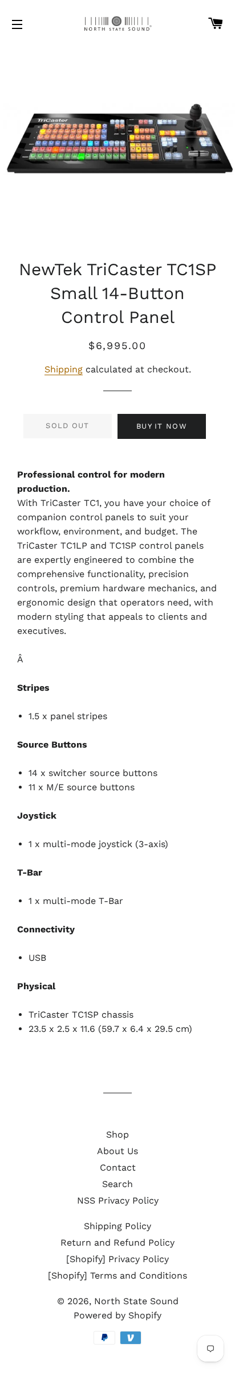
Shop (117, 1134)
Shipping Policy (117, 1226)
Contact (118, 1167)
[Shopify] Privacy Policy (117, 1259)
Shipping (63, 369)
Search (117, 1184)
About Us (117, 1151)
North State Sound (136, 1301)
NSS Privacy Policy (118, 1200)
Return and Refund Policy (117, 1242)
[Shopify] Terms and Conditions (117, 1275)
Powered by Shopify (117, 1315)
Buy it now (161, 426)
